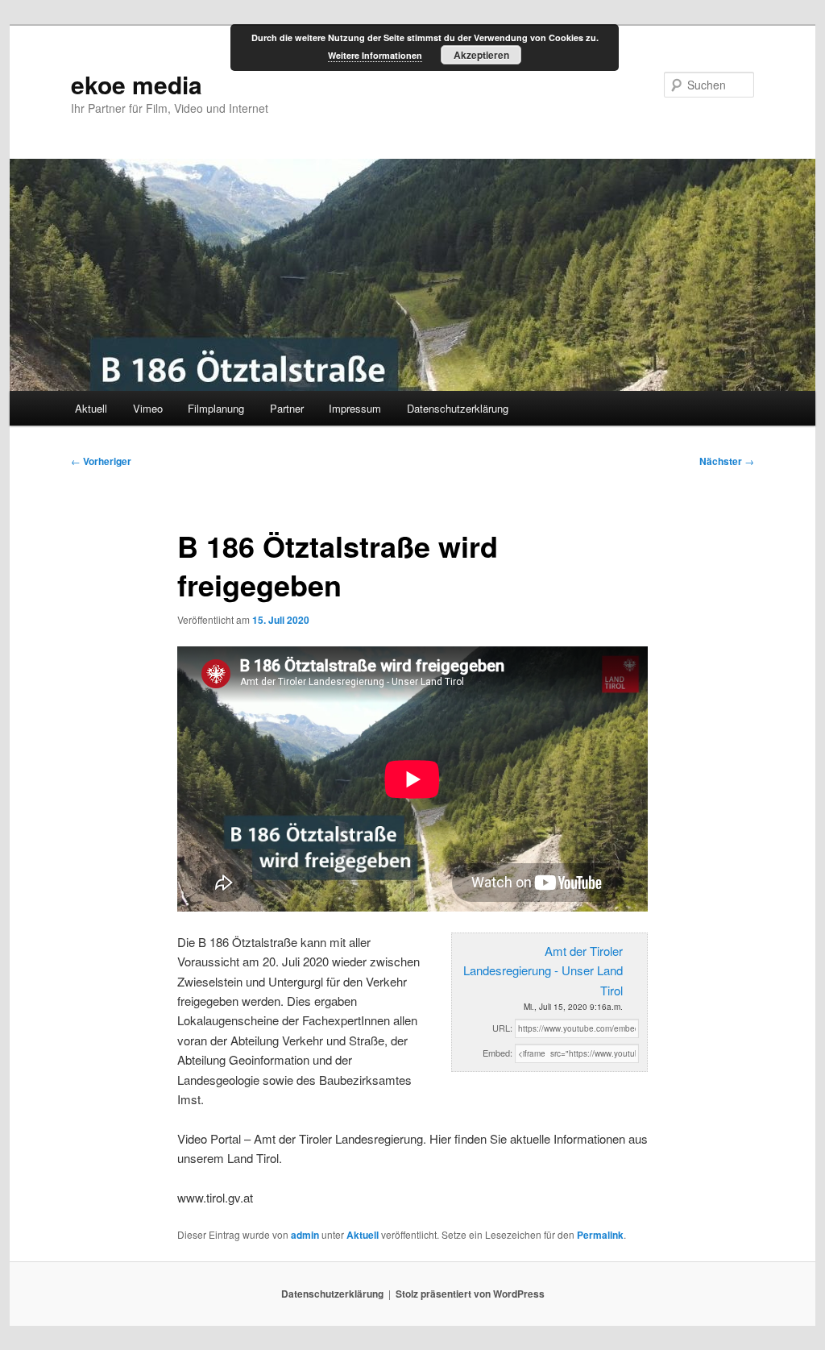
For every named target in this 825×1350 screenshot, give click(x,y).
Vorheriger (101, 461)
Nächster (726, 461)
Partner (287, 408)
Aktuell (91, 408)
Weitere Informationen (375, 55)
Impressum (355, 408)
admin (305, 1234)
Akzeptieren (481, 55)
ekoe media (136, 84)
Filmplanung (216, 408)
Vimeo (148, 408)
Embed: (497, 1052)
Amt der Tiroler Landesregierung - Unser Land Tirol (543, 970)
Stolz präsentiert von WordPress (470, 1293)
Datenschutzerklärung (457, 408)
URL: (502, 1027)
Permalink (600, 1234)
